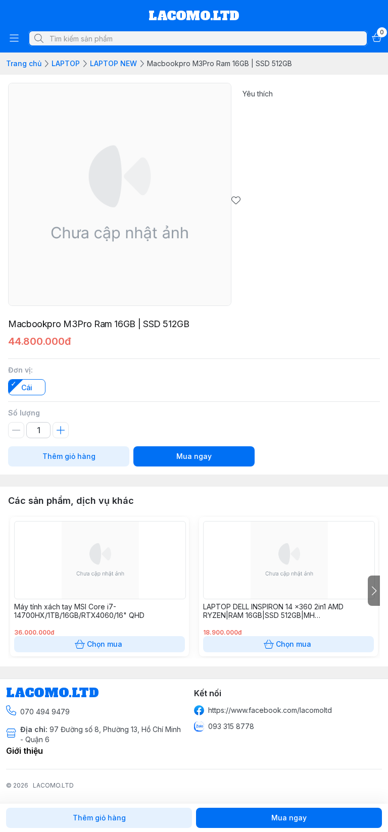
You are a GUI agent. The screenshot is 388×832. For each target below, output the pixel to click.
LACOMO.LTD (53, 785)
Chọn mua (104, 644)
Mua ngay (194, 456)
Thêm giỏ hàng (68, 456)
